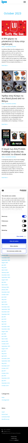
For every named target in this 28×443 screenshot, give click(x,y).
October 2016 (5, 373)
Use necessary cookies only (14, 251)
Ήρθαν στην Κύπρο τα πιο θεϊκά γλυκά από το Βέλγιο (13, 98)
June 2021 (4, 319)
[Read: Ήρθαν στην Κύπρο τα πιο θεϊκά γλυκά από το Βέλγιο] (14, 81)
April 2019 (4, 356)
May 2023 (4, 299)
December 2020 (6, 326)
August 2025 (5, 262)
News (3, 46)
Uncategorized (5, 400)
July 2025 (4, 265)
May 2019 (4, 353)
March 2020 (4, 339)
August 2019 (5, 348)
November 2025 (6, 257)
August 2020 (5, 331)
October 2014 (5, 385)
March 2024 (4, 284)
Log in (3, 412)
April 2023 (4, 302)
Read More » (5, 65)
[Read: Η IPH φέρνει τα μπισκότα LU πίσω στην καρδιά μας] (14, 28)
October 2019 (5, 343)
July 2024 (4, 282)
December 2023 (6, 292)
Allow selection (14, 246)
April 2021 (4, 324)
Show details (20, 236)
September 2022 (6, 309)
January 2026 (5, 255)
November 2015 (6, 378)
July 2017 (4, 370)
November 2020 (6, 329)
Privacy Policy (14, 436)
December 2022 (6, 307)
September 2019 (6, 346)
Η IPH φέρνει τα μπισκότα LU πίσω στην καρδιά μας (13, 41)
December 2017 (6, 366)
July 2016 (4, 375)
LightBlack (16, 440)
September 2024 (6, 277)
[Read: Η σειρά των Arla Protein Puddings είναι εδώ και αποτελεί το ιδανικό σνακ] (14, 137)
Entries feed (5, 414)
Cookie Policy (14, 438)
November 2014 (6, 383)
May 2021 (4, 321)
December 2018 (6, 358)
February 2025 (5, 272)
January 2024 (5, 289)
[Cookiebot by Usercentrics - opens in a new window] (20, 191)
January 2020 (5, 341)
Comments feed (6, 416)
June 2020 (4, 336)
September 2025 (6, 260)
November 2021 (6, 314)
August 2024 (5, 280)
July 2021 (4, 316)
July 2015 (4, 380)
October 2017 (5, 368)
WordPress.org (5, 419)
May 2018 (4, 363)
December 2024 (6, 275)
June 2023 (4, 297)
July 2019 (4, 351)
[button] (25, 2)
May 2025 (4, 267)
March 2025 (4, 270)
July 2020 (4, 334)
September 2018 (6, 361)
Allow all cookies (14, 241)
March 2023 (4, 304)
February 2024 (5, 287)
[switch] (24, 221)
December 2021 (6, 311)
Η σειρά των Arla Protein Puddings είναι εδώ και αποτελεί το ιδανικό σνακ (14, 152)
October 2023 (5, 294)
